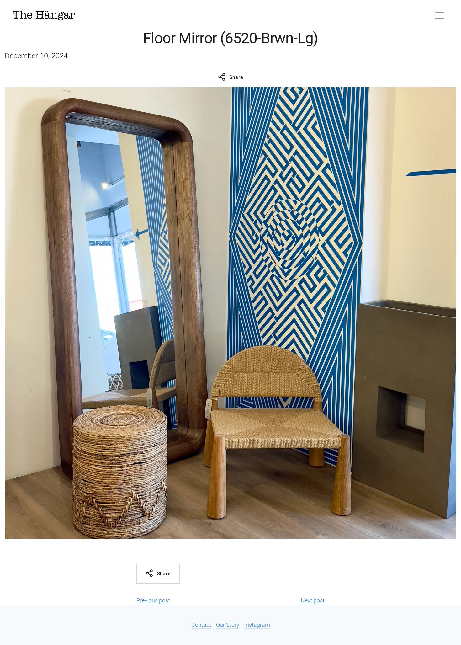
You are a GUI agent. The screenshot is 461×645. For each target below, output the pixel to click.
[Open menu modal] (439, 15)
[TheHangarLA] (44, 15)
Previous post (153, 600)
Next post (313, 600)
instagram (257, 624)
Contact (201, 624)
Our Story (227, 624)
